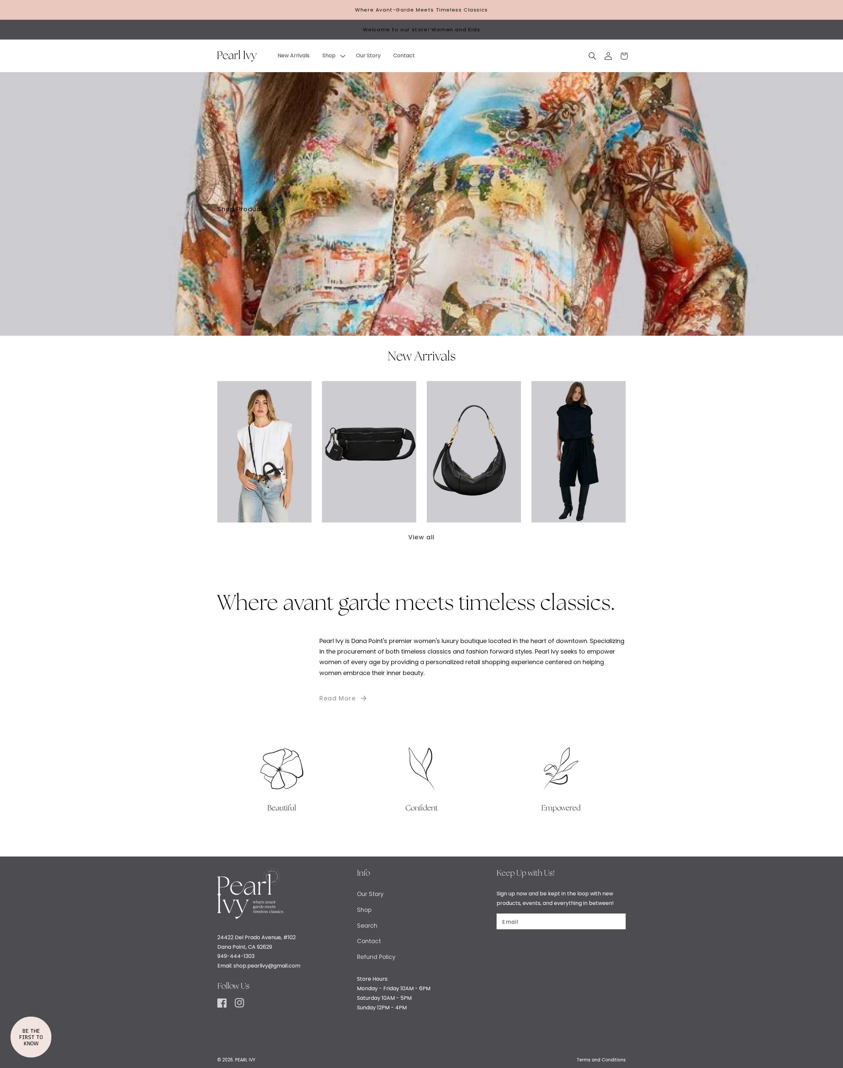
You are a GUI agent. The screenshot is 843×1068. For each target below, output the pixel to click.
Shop (364, 910)
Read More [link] (337, 698)
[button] (332, 56)
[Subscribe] (616, 921)
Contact (369, 941)
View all (421, 537)
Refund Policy (376, 957)
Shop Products (242, 209)
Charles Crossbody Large (369, 446)
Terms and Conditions (601, 1060)
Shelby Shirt (578, 447)
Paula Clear (264, 447)
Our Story (370, 894)
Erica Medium (474, 447)
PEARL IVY (245, 1060)
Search (367, 926)
